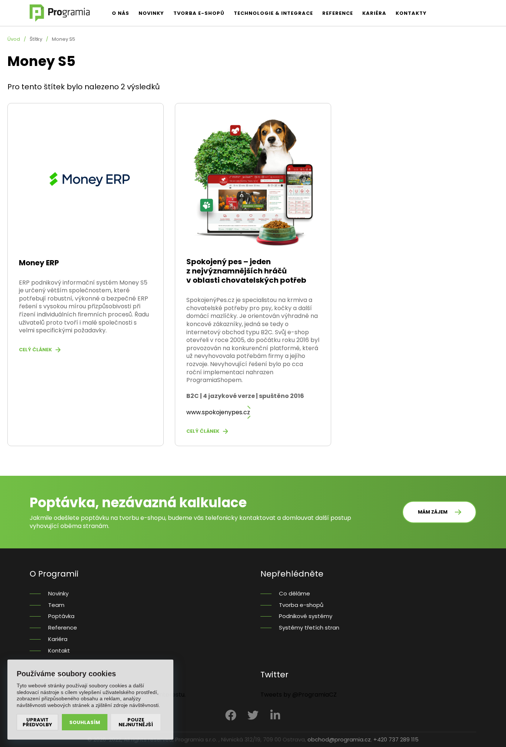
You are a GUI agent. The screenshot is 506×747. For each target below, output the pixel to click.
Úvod (13, 39)
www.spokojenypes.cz (218, 412)
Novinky (151, 13)
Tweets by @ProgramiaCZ (298, 694)
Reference (337, 13)
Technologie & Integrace (273, 13)
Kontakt (59, 650)
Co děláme (294, 593)
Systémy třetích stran (309, 627)
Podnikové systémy (305, 616)
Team (56, 605)
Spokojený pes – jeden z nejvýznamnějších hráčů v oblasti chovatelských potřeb (246, 270)
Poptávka (61, 616)
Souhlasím (84, 722)
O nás (120, 13)
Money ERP (39, 263)
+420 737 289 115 (396, 739)
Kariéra (374, 13)
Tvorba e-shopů (198, 13)
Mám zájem (432, 511)
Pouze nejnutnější (136, 722)
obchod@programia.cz (339, 739)
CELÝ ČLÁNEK (35, 350)
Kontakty (411, 13)
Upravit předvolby (37, 722)
